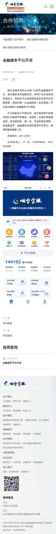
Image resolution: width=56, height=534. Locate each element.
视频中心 (27, 401)
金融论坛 (17, 424)
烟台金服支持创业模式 (14, 47)
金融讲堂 (7, 424)
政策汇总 (27, 410)
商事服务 (27, 434)
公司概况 (7, 401)
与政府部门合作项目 (13, 39)
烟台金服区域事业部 (37, 39)
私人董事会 (44, 420)
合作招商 (22, 27)
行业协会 (17, 462)
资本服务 (17, 434)
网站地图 (29, 526)
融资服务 (7, 434)
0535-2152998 (10, 506)
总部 (5, 472)
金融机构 (27, 462)
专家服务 (37, 434)
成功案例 (17, 410)
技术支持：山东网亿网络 (14, 530)
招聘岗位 (25, 472)
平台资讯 (7, 410)
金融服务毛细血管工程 (13, 420)
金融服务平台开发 (38, 27)
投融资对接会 (31, 420)
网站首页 (11, 27)
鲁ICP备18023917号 (14, 526)
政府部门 (7, 462)
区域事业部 (14, 472)
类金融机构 (38, 462)
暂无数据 (7, 323)
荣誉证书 (17, 401)
